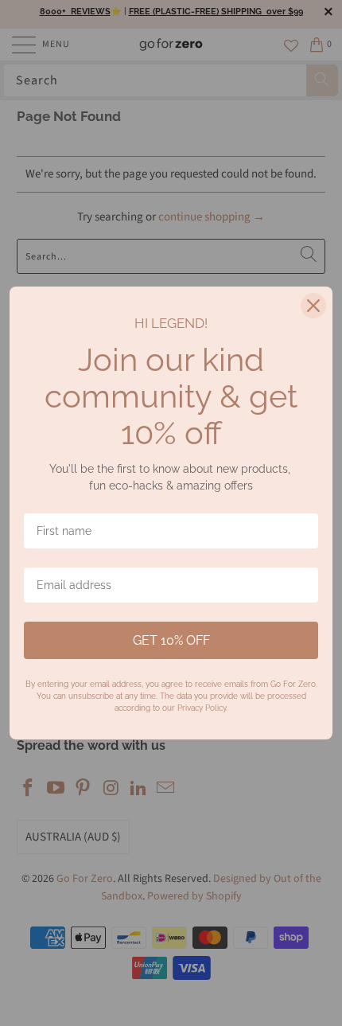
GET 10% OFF (171, 640)
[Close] (313, 306)
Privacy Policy (201, 708)
